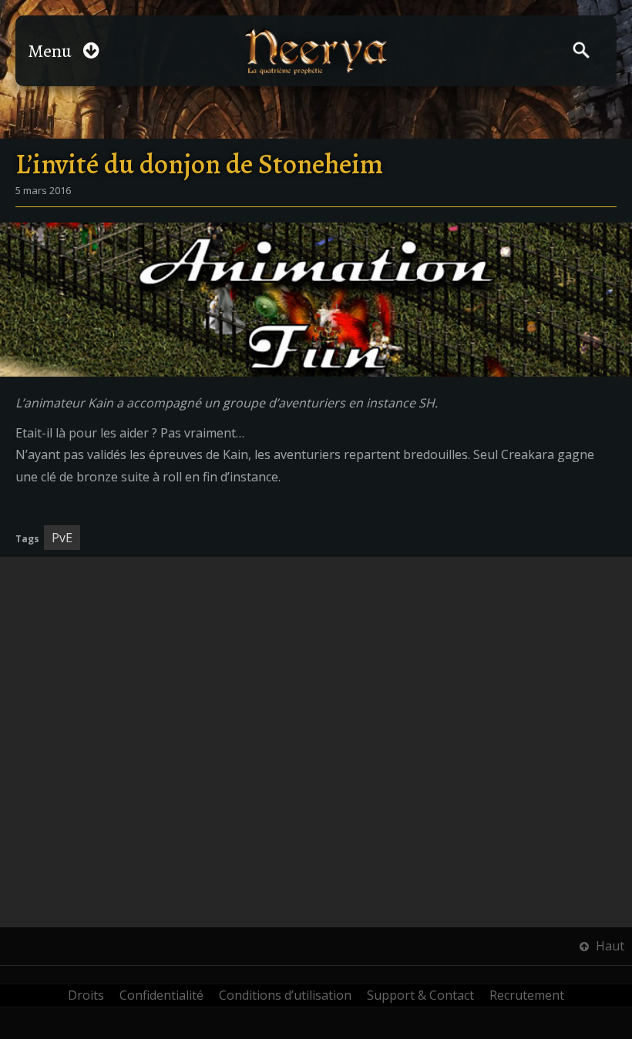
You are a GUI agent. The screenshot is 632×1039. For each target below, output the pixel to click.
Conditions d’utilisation (285, 995)
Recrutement (526, 995)
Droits (86, 995)
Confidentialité (161, 995)
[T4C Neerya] (316, 51)
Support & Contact (420, 995)
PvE (62, 537)
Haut (608, 945)
